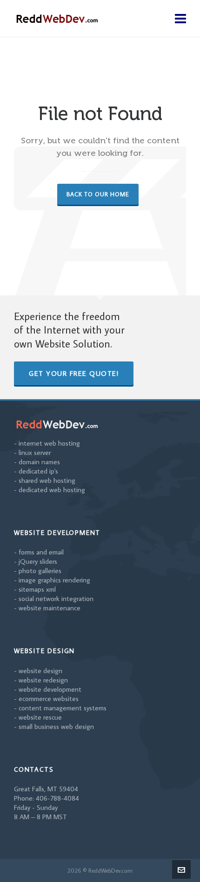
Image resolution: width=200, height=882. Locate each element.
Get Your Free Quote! (74, 373)
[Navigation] (180, 18)
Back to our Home (98, 194)
